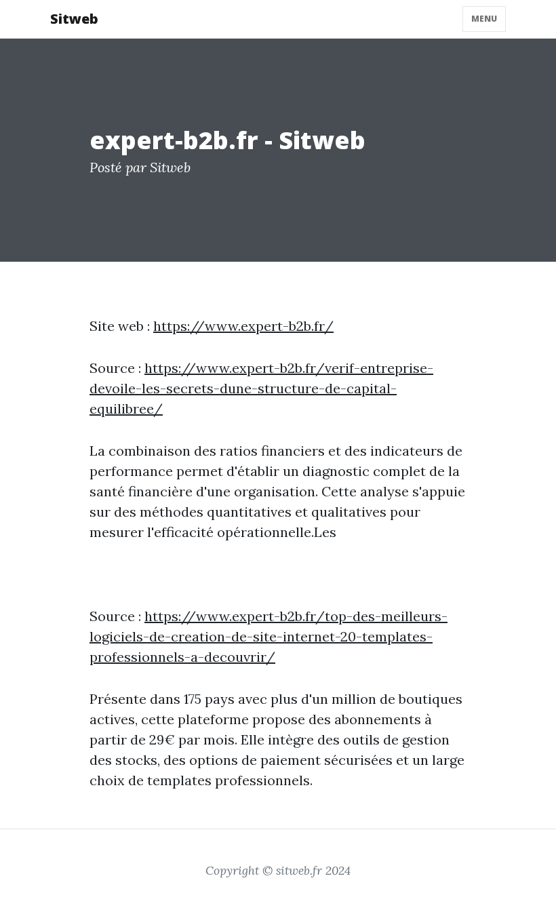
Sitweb (74, 18)
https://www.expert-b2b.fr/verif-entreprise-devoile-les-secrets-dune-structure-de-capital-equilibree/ (261, 388)
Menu (484, 18)
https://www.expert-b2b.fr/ (243, 325)
